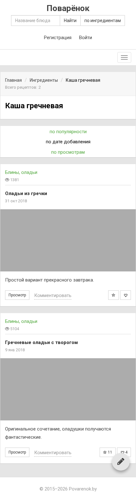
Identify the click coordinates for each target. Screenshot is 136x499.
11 (109, 452)
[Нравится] (125, 295)
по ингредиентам (102, 20)
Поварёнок (68, 8)
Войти (85, 37)
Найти (70, 20)
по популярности (68, 131)
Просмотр (17, 295)
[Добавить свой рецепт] (120, 461)
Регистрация (57, 37)
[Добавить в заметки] (113, 295)
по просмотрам (68, 152)
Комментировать (52, 295)
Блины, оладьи (21, 172)
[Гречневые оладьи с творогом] (68, 389)
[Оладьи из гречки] (68, 240)
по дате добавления (68, 142)
